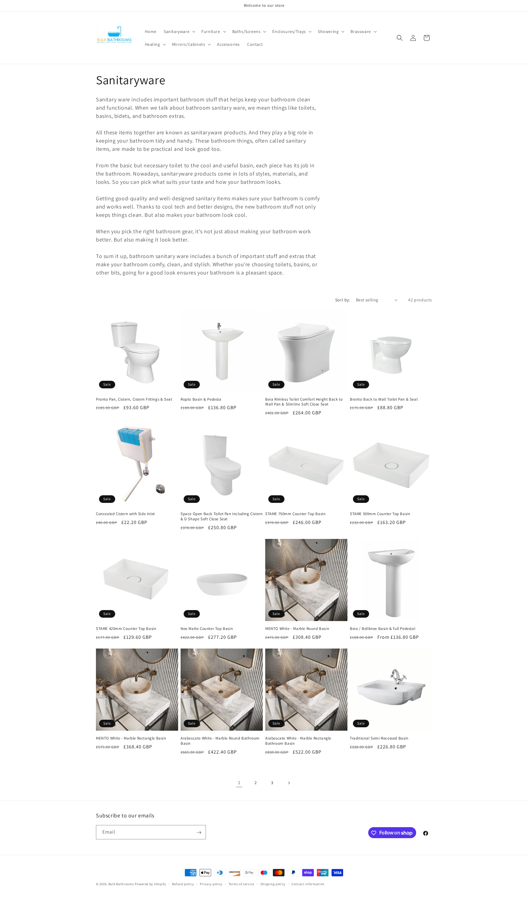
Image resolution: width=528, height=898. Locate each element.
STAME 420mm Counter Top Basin (126, 628)
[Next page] (288, 783)
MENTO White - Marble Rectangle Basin (131, 738)
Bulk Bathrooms (121, 884)
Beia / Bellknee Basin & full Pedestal (382, 628)
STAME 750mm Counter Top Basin (295, 513)
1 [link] (239, 782)
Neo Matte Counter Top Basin (207, 628)
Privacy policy (211, 884)
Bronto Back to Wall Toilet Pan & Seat (384, 399)
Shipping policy (273, 884)
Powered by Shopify (150, 884)
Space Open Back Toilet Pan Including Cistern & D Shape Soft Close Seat (221, 516)
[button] (179, 31)
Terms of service (241, 884)
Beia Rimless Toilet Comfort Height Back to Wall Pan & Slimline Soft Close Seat (304, 402)
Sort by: (342, 300)
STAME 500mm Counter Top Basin (380, 513)
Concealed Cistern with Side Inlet (125, 513)
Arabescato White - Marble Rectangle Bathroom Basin (298, 741)
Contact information (308, 884)
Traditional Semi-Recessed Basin (379, 738)
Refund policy (183, 884)
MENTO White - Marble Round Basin (297, 628)
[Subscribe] (199, 832)
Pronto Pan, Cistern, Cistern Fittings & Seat (134, 399)
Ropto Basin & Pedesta (201, 399)
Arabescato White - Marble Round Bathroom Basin (220, 741)
